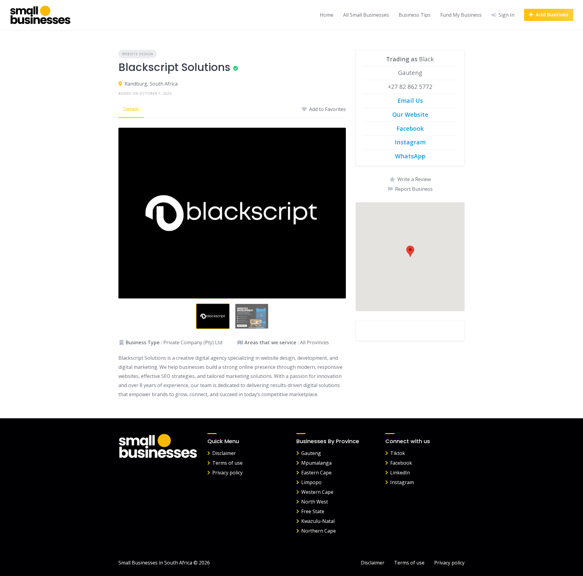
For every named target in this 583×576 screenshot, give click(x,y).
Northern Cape (318, 530)
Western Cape (317, 492)
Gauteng (311, 453)
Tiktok (397, 453)
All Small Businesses (366, 15)
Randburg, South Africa (151, 83)
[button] (410, 251)
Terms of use (227, 463)
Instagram (402, 482)
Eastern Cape (316, 472)
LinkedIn (400, 472)
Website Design (137, 54)
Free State (312, 511)
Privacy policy (227, 472)
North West (314, 501)
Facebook (401, 463)
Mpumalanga (316, 463)
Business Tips (415, 15)
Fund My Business (461, 15)
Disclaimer (224, 453)
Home (326, 15)
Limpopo (311, 482)
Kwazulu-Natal (318, 521)
